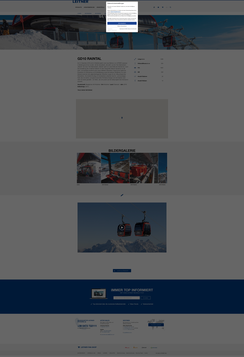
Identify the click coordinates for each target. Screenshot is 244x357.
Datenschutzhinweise (132, 28)
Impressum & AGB (123, 28)
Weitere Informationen (122, 26)
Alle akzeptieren (122, 23)
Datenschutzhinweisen (115, 11)
